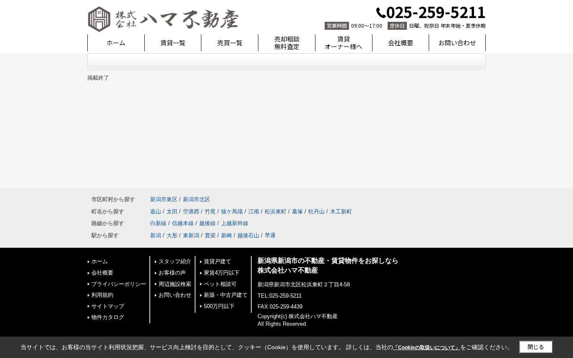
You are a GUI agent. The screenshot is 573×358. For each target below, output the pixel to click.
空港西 (191, 211)
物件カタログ (107, 317)
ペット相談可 (220, 284)
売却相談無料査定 (287, 42)
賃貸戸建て (217, 261)
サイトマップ (107, 306)
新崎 (226, 235)
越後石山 (248, 235)
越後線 (207, 223)
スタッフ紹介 (175, 261)
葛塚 (297, 211)
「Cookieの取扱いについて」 (426, 347)
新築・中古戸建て (225, 295)
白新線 (158, 223)
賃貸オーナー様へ (343, 42)
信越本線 (183, 223)
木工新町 (341, 211)
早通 (270, 235)
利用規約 (102, 295)
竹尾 (210, 211)
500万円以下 (219, 306)
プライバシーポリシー (118, 284)
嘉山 (155, 211)
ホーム (116, 42)
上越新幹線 (234, 223)
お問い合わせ (457, 42)
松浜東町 (275, 211)
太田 (172, 211)
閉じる (536, 347)
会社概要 (400, 42)
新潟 (155, 235)
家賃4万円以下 (222, 273)
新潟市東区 (163, 199)
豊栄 (210, 235)
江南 (253, 211)
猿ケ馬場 (232, 211)
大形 (172, 235)
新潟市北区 (196, 199)
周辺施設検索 (175, 284)
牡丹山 (316, 211)
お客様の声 (172, 273)
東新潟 (191, 235)
